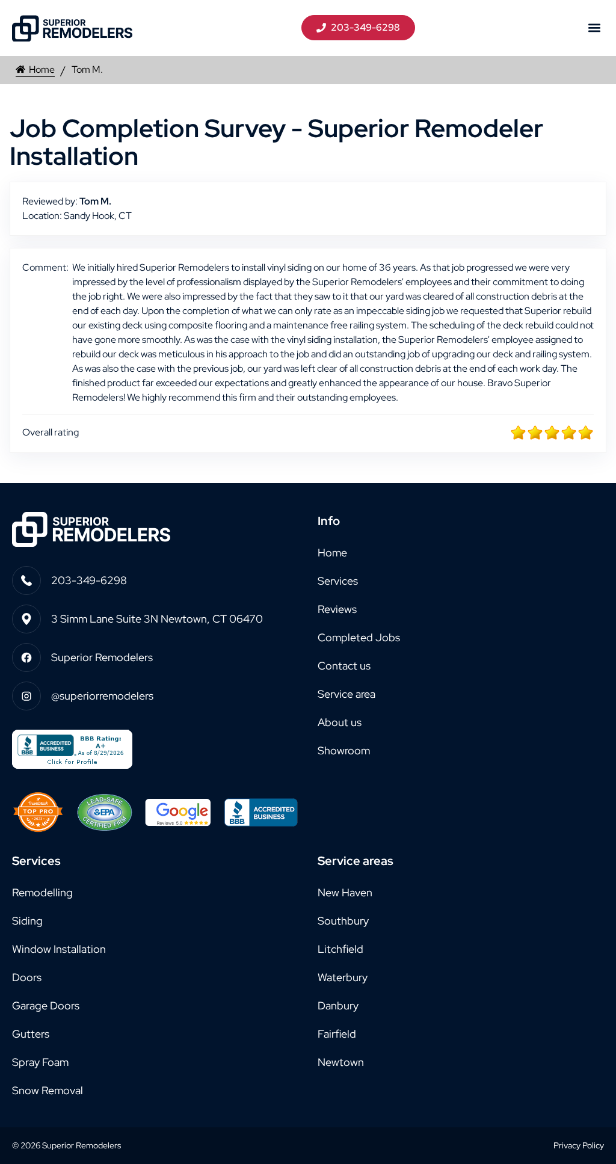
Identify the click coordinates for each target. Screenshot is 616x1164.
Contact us (344, 666)
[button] (594, 28)
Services (338, 581)
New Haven (345, 892)
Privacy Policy (578, 1145)
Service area (346, 694)
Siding (27, 921)
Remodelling (42, 892)
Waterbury (343, 977)
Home (42, 69)
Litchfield (340, 949)
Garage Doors (45, 1005)
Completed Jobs (359, 637)
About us (340, 722)
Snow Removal (47, 1090)
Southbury (343, 921)
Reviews (337, 609)
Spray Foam (40, 1062)
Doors (27, 977)
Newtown (341, 1062)
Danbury (338, 1005)
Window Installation (59, 949)
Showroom (344, 750)
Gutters (30, 1034)
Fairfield (337, 1034)
